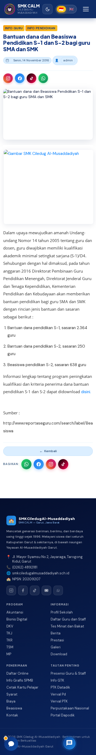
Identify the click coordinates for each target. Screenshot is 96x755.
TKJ (9, 633)
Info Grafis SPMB (19, 680)
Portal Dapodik (63, 715)
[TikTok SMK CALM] (31, 78)
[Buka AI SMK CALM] (11, 744)
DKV (9, 626)
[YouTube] (46, 590)
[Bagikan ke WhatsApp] (26, 464)
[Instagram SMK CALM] (8, 78)
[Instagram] (11, 590)
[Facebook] (23, 590)
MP (8, 654)
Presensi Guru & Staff (68, 673)
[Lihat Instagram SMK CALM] (51, 464)
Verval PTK (59, 701)
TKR (9, 640)
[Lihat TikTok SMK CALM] (63, 464)
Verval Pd (58, 694)
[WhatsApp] (69, 732)
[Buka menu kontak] (69, 743)
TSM (9, 647)
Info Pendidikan (41, 28)
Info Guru (14, 28)
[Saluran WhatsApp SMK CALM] (43, 78)
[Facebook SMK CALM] (20, 78)
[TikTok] (34, 590)
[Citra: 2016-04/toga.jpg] (48, 187)
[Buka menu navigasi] (86, 9)
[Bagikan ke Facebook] (39, 464)
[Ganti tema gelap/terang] (47, 9)
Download (59, 654)
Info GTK (57, 680)
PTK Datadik (60, 687)
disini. (86, 392)
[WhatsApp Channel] (58, 590)
